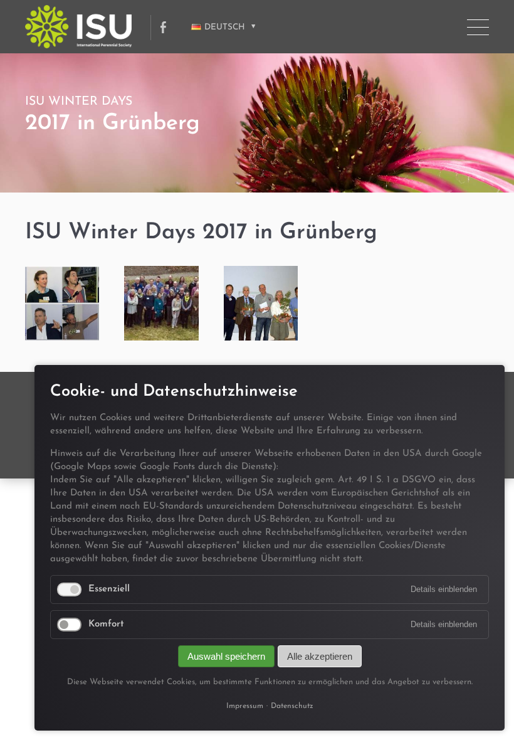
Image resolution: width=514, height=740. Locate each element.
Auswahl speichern (226, 656)
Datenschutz (292, 706)
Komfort (106, 624)
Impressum (244, 706)
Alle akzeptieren (319, 656)
